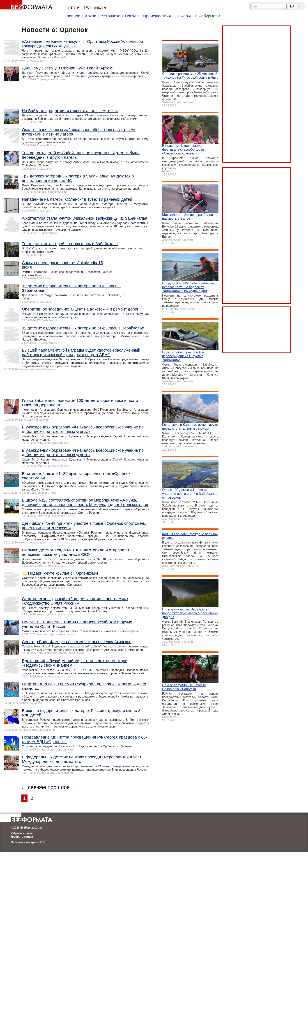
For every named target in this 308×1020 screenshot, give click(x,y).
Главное (72, 16)
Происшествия (157, 16)
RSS (42, 842)
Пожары (183, 16)
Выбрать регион (22, 836)
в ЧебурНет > (208, 16)
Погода (132, 16)
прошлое (59, 787)
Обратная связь (21, 833)
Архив (90, 16)
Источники (110, 16)
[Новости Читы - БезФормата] (27, 5)
